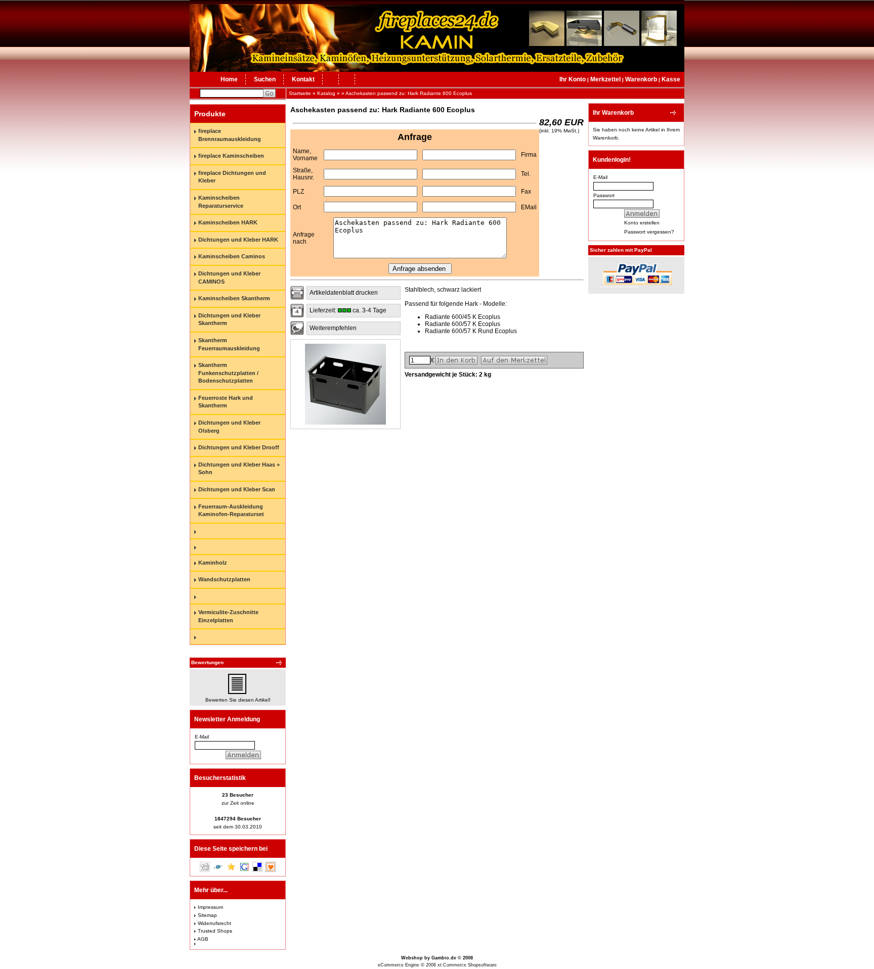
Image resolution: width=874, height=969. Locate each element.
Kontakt (303, 79)
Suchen (265, 79)
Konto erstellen (642, 222)
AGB (202, 939)
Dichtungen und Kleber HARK (238, 240)
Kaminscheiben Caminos (231, 256)
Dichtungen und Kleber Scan (236, 489)
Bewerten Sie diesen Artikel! (238, 700)
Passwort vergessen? (649, 232)
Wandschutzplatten (224, 579)
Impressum (210, 907)
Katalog (326, 93)
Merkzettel (605, 79)
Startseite (300, 93)
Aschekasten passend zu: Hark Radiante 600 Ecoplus (408, 93)
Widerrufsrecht (214, 923)
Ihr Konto (572, 79)
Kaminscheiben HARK (227, 222)
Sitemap (207, 915)
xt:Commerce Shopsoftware (467, 964)
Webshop (412, 957)
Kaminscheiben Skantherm (234, 298)
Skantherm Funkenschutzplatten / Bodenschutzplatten (228, 373)
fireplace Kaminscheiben (231, 156)
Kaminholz (212, 563)
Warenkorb (641, 79)
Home (229, 79)
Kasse (671, 79)
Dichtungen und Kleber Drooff (238, 447)
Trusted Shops (215, 931)
